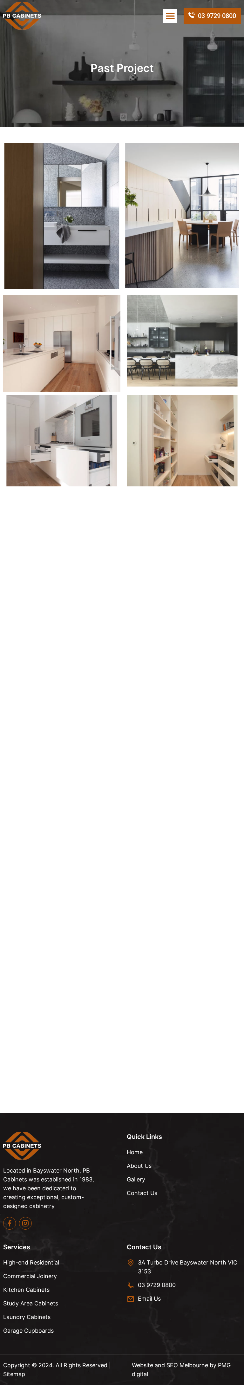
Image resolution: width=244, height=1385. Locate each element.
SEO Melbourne (188, 1365)
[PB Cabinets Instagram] (25, 1223)
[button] (170, 16)
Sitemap (14, 1374)
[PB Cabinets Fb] (9, 1223)
